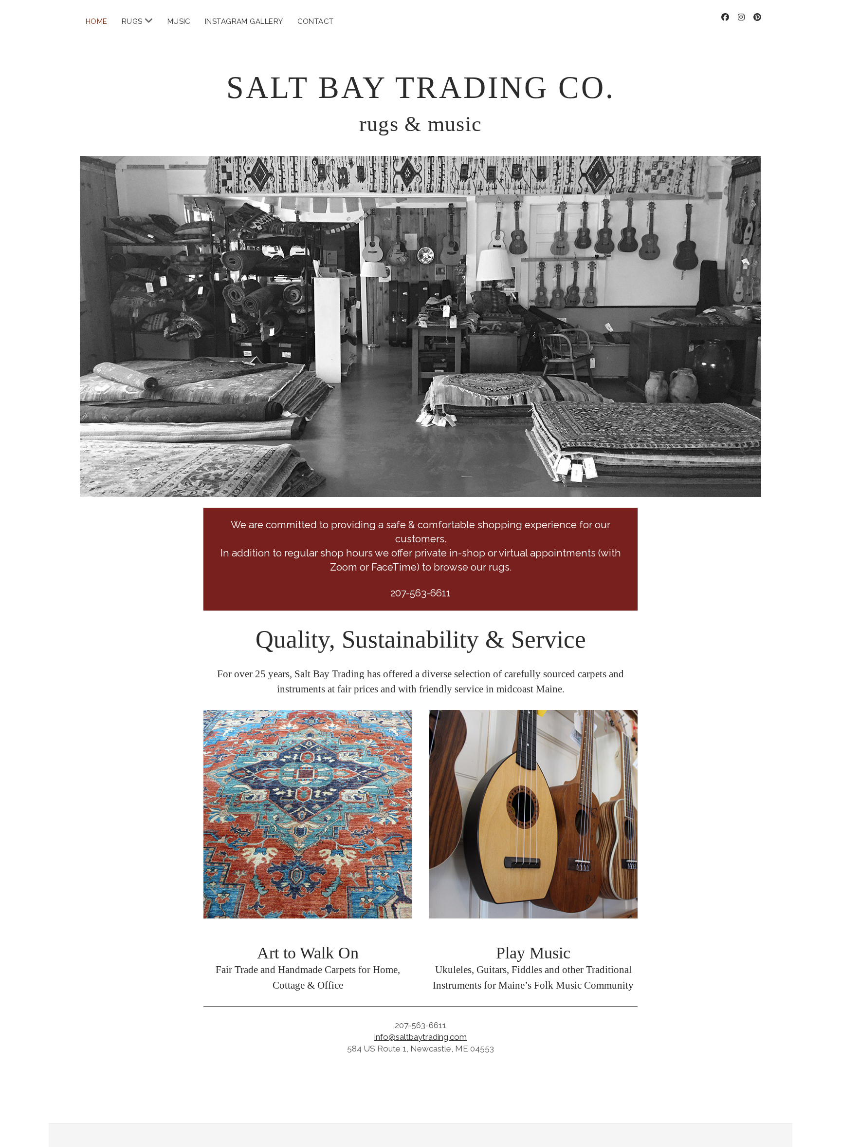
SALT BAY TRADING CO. (420, 87)
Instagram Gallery (244, 21)
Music (179, 21)
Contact (315, 21)
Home (97, 21)
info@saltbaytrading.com (420, 1037)
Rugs (132, 21)
